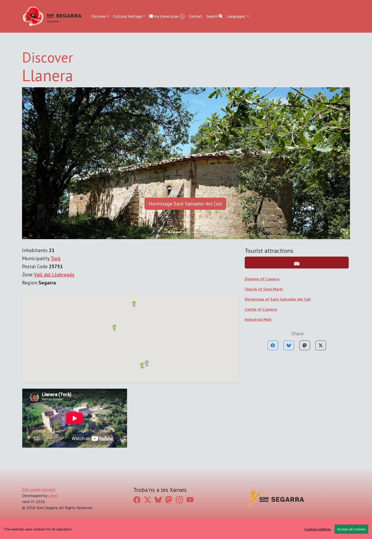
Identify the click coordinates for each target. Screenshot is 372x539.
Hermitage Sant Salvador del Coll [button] (185, 203)
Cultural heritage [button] (127, 16)
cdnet (53, 495)
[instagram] (179, 499)
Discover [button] (98, 16)
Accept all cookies (351, 529)
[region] (186, 529)
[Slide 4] (204, 232)
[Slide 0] (168, 232)
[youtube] (190, 499)
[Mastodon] (304, 345)
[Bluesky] (288, 345)
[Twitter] (320, 345)
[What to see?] (297, 262)
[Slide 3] (195, 232)
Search (212, 16)
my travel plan (168, 16)
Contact (195, 16)
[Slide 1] (177, 232)
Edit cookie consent (38, 489)
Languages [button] (236, 16)
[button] (134, 303)
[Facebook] (272, 345)
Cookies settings (317, 529)
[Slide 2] (186, 232)
